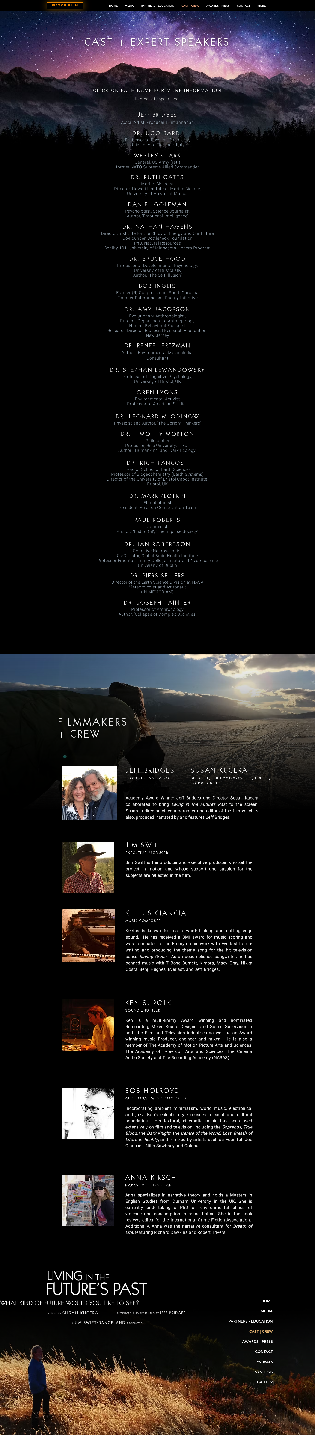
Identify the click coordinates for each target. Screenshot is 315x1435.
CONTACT (264, 1351)
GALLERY (265, 1382)
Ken (129, 1020)
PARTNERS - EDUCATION (251, 1321)
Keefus (132, 930)
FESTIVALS (263, 1362)
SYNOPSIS (264, 1372)
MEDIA (267, 1311)
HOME (267, 1301)
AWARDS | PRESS (257, 1341)
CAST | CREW (261, 1331)
